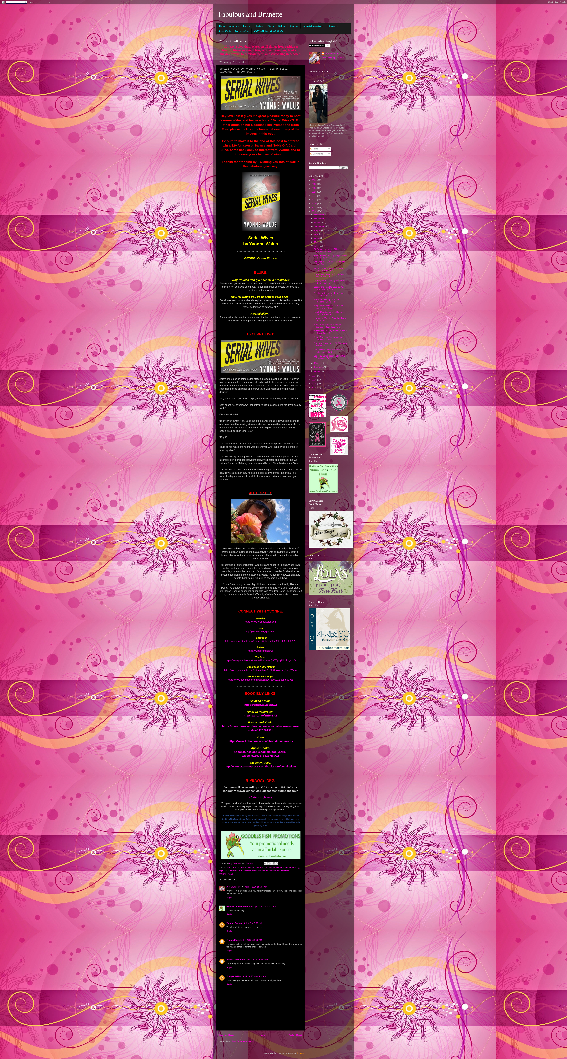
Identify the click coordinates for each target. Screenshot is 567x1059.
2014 (314, 387)
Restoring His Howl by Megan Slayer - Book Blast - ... (331, 256)
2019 (314, 207)
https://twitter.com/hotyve (260, 651)
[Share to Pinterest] (276, 863)
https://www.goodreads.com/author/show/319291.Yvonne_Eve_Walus (260, 670)
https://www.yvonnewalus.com (260, 621)
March (317, 363)
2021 (314, 200)
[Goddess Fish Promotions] (323, 493)
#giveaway (234, 871)
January (318, 371)
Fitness (270, 25)
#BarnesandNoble (245, 867)
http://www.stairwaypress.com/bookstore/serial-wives (261, 766)
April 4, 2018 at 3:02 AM (250, 923)
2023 (314, 192)
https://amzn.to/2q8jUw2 (260, 704)
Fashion (281, 25)
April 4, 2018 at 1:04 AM (256, 887)
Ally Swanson (233, 887)
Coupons (294, 25)
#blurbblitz (259, 867)
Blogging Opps (242, 31)
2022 (314, 196)
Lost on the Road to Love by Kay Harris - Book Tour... (329, 288)
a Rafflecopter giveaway (260, 797)
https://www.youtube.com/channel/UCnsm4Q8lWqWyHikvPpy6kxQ (261, 660)
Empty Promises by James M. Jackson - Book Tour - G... (327, 325)
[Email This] (265, 863)
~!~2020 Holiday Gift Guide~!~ (268, 31)
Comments (317, 154)
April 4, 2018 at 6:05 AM (250, 940)
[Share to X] (270, 863)
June (316, 238)
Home (222, 25)
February (318, 367)
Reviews (247, 25)
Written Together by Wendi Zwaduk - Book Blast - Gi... (330, 332)
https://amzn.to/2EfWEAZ (260, 715)
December (319, 215)
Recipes (259, 25)
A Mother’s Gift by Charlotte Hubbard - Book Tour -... (326, 300)
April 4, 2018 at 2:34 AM (265, 906)
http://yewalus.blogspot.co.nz (261, 631)
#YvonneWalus (226, 874)
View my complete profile (333, 57)
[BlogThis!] (268, 863)
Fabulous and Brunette (250, 14)
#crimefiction (282, 867)
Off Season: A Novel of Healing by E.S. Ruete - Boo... (329, 250)
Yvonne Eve (232, 923)
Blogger (300, 1053)
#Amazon (231, 867)
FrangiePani (233, 940)
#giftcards (224, 871)
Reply (229, 898)
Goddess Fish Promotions (240, 906)
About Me (234, 25)
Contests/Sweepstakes (313, 25)
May (316, 242)
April (316, 246)
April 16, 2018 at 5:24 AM (254, 976)
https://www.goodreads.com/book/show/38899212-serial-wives (260, 680)
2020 (314, 203)
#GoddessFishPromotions (253, 871)
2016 (314, 380)
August (317, 230)
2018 (314, 211)
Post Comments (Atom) (243, 1041)
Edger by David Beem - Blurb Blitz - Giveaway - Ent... (330, 357)
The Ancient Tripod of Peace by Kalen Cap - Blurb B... (328, 351)
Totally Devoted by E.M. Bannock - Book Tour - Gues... (330, 313)
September (319, 226)
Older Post (295, 1035)
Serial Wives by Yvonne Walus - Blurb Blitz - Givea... (328, 338)
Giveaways (333, 25)
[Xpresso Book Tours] (329, 649)
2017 (314, 376)
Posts (315, 149)
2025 (314, 184)
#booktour (270, 867)
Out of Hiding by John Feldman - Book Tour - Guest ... (329, 269)
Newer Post (226, 1035)
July (316, 234)
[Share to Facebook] (273, 863)
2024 (314, 188)
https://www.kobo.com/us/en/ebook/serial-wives (260, 741)
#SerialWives (283, 871)
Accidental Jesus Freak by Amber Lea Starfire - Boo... (329, 294)
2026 (314, 180)
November (319, 219)
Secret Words (225, 31)
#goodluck (271, 871)
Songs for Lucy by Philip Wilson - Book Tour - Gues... (329, 307)
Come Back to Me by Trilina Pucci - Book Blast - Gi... (330, 275)
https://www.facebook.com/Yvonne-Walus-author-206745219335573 (260, 641)
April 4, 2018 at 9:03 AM (257, 959)
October (318, 222)
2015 (314, 384)
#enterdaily (294, 867)
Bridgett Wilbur (234, 976)
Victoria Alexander (236, 959)
